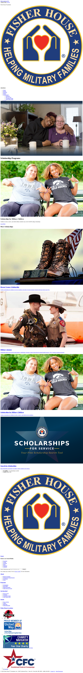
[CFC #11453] (19, 668)
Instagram (5, 565)
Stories (4, 93)
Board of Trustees (6, 576)
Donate (4, 100)
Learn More (3, 223)
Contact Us (52, 671)
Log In (8, 2)
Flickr (4, 564)
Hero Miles (5, 586)
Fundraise (8, 96)
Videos (4, 603)
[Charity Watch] (8, 618)
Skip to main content (5, 1)
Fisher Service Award (7, 588)
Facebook (5, 561)
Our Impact (5, 578)
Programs (5, 92)
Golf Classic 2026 (9, 99)
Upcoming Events (9, 98)
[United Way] (13, 634)
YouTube (5, 563)
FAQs (4, 580)
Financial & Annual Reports (9, 577)
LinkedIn (5, 566)
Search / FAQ (3, 2)
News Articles (6, 602)
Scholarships (5, 585)
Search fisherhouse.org (5, 569)
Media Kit (5, 604)
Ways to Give (8, 97)
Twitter (4, 562)
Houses (4, 91)
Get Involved (5, 94)
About (4, 90)
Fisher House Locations (7, 608)
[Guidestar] (5, 669)
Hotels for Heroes (6, 587)
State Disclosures (59, 671)
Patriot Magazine (6, 605)
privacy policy (18, 571)
